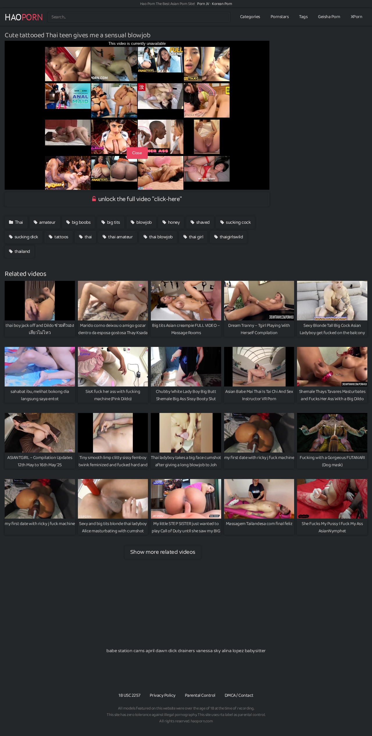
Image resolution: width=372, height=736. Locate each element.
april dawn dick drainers (170, 651)
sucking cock (238, 222)
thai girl (195, 237)
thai (87, 237)
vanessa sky (208, 651)
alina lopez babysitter (244, 651)
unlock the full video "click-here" (139, 199)
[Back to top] (356, 717)
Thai (18, 222)
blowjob (143, 222)
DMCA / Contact (239, 695)
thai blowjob (160, 237)
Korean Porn (222, 4)
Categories (250, 16)
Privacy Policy (163, 695)
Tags (303, 16)
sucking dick (25, 237)
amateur (47, 222)
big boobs (80, 222)
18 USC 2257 (129, 695)
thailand (21, 251)
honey (173, 222)
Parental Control (200, 695)
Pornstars (280, 16)
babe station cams (125, 651)
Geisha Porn (329, 16)
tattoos (60, 237)
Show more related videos (162, 552)
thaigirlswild (231, 237)
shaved (202, 222)
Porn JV (203, 4)
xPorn (356, 16)
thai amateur (120, 237)
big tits (113, 222)
